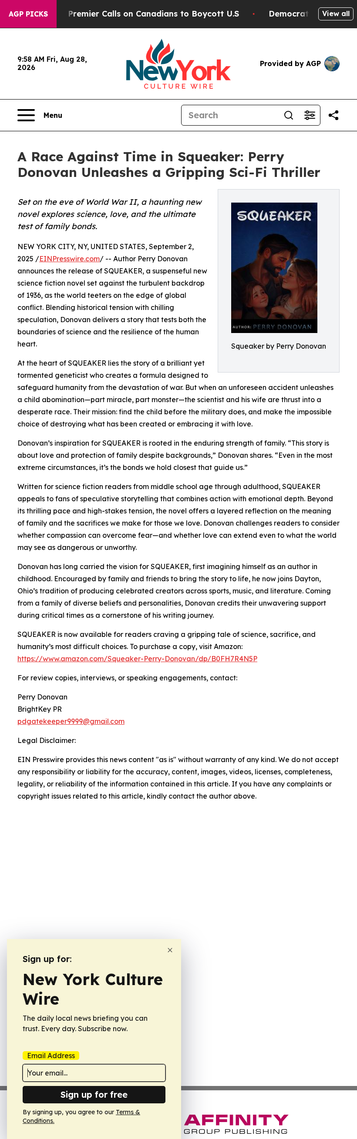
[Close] (170, 950)
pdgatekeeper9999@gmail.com (71, 721)
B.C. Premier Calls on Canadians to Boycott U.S (145, 14)
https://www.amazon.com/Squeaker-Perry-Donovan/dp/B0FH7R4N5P (137, 658)
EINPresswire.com (69, 258)
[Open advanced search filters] (309, 115)
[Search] (288, 115)
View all (336, 13)
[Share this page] (333, 115)
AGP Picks (28, 14)
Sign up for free (94, 1094)
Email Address (51, 1055)
